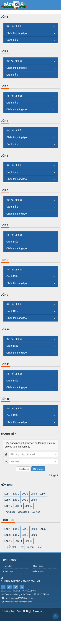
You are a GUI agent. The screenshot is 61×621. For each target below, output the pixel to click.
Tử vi (39, 547)
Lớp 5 (4, 155)
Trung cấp (9, 512)
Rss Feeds (38, 565)
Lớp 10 (5, 329)
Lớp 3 (4, 86)
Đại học (35, 512)
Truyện (30, 547)
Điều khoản (38, 571)
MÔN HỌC (7, 484)
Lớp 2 (4, 51)
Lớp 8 (4, 260)
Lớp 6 (4, 190)
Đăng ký (53, 475)
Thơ (21, 547)
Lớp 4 (4, 121)
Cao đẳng (23, 512)
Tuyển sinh (10, 547)
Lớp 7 (4, 225)
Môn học (9, 565)
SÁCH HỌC (7, 520)
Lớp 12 (5, 399)
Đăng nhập (38, 468)
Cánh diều (12, 40)
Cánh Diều (12, 241)
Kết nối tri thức (14, 26)
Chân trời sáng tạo (16, 33)
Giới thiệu (9, 571)
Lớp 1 (4, 16)
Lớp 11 (5, 364)
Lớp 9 (4, 294)
